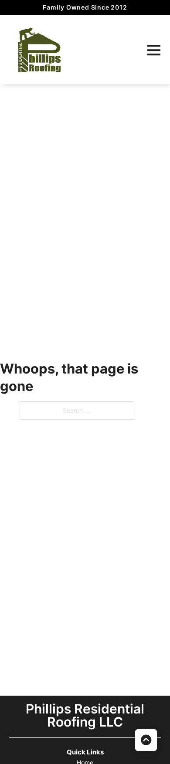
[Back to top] (146, 740)
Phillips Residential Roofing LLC (85, 715)
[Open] (153, 49)
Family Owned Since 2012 (85, 7)
